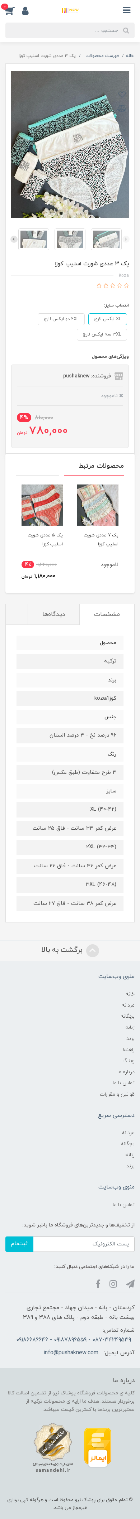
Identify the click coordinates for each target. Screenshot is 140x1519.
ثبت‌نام (19, 1244)
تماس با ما (124, 1083)
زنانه (130, 1027)
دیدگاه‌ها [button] (53, 614)
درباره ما (126, 1072)
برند (130, 1038)
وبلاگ (128, 1060)
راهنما (129, 1049)
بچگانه (128, 1016)
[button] (13, 10)
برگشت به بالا (62, 950)
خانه (130, 994)
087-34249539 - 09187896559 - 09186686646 (73, 1340)
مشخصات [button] (107, 614)
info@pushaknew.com (70, 1353)
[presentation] (126, 239)
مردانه (128, 1005)
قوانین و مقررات (117, 1094)
